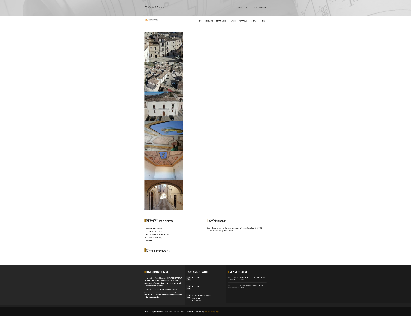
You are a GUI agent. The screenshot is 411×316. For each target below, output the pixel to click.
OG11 (160, 231)
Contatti (254, 21)
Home (240, 7)
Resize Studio (209, 311)
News (263, 21)
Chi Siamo (209, 21)
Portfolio (243, 21)
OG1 (247, 7)
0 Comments (196, 277)
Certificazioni (222, 21)
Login (217, 311)
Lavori (233, 21)
